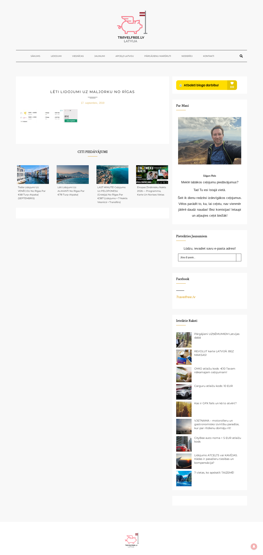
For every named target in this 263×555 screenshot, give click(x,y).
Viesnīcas (78, 56)
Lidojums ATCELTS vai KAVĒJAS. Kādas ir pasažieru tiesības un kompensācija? (216, 459)
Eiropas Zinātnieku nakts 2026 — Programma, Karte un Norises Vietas (151, 191)
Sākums (35, 56)
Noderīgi (187, 56)
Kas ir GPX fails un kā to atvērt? (215, 403)
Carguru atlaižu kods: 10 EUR (213, 386)
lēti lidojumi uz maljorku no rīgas (92, 92)
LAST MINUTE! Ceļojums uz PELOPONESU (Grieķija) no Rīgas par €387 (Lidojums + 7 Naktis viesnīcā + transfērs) (112, 195)
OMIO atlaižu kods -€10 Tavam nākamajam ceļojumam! (214, 370)
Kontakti (208, 56)
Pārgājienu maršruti (157, 56)
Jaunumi (99, 56)
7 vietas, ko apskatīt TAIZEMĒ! (214, 472)
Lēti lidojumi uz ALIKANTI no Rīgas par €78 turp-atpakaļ (71, 191)
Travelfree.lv (185, 297)
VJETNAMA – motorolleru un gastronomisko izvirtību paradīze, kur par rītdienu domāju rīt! (216, 424)
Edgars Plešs (209, 176)
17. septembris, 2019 (92, 102)
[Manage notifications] (254, 546)
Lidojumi (56, 56)
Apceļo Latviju (125, 56)
